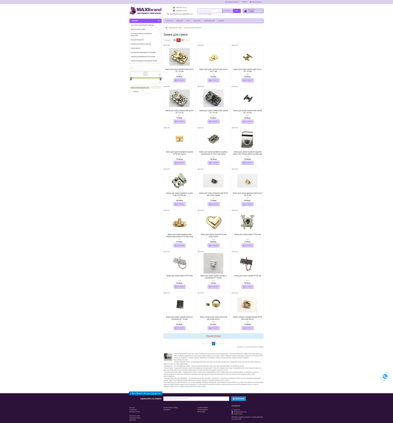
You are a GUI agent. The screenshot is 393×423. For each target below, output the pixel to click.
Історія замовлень (203, 409)
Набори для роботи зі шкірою (141, 44)
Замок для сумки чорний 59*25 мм (247, 276)
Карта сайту (196, 21)
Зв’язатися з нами (134, 416)
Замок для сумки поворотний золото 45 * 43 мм (247, 70)
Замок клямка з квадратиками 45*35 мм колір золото (247, 318)
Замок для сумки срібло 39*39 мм (247, 234)
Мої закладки (201, 411)
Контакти (221, 21)
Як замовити (133, 409)
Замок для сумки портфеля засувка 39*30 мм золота (179, 153)
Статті (188, 21)
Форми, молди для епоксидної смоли (144, 61)
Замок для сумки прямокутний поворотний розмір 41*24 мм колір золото (179, 236)
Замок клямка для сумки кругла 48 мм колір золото (213, 318)
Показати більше (213, 336)
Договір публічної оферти (171, 407)
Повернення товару (134, 418)
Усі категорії (169, 21)
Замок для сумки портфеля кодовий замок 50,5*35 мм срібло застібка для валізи (247, 154)
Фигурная (136, 91)
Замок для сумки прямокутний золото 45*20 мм (247, 194)
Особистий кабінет (209, 21)
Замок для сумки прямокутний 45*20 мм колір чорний (213, 194)
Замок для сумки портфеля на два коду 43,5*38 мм (179, 194)
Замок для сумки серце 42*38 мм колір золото (213, 235)
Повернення (167, 409)
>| (223, 343)
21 (186, 40)
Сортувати (168, 40)
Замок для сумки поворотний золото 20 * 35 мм (179, 70)
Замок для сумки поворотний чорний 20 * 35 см (213, 111)
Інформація (179, 21)
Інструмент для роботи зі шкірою (142, 25)
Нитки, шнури (135, 48)
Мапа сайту (132, 420)
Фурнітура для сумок (138, 29)
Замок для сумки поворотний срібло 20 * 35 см (179, 111)
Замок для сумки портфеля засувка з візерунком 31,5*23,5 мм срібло (213, 153)
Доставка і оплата (134, 411)
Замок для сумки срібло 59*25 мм (179, 276)
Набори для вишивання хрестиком (143, 56)
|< (203, 343)
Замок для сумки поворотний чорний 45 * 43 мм (247, 111)
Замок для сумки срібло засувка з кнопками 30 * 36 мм (213, 277)
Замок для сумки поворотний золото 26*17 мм (213, 70)
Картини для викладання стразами (143, 52)
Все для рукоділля (137, 40)
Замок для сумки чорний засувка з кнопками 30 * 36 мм (179, 318)
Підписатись (239, 399)
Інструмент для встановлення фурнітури (141, 34)
